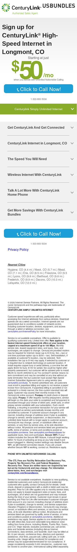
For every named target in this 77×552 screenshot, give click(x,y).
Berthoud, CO (45, 276)
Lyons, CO (19, 276)
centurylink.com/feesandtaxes (48, 432)
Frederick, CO (16, 279)
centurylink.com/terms (18, 432)
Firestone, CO (53, 273)
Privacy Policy (18, 249)
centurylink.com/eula (17, 382)
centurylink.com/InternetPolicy (22, 331)
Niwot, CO (40, 269)
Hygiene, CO (15, 269)
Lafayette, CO (16, 283)
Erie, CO (28, 273)
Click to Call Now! (40, 88)
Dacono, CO (43, 279)
